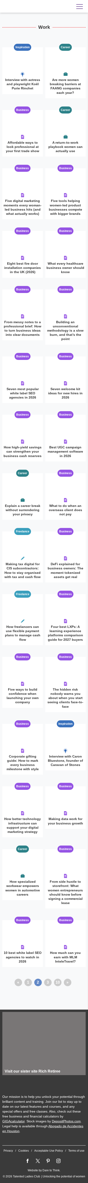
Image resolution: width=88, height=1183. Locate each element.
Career (65, 47)
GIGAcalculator (13, 1121)
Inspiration (22, 47)
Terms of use (76, 1150)
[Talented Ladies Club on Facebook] (27, 1161)
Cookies (23, 1150)
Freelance (22, 531)
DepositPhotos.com (66, 1121)
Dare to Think (51, 1170)
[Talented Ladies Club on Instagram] (58, 1161)
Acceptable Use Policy (48, 1150)
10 (58, 982)
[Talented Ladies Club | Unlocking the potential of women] (33, 6)
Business (22, 110)
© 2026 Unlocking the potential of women (44, 1176)
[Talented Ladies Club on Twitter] (38, 1161)
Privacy (8, 1150)
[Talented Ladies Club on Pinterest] (48, 1161)
